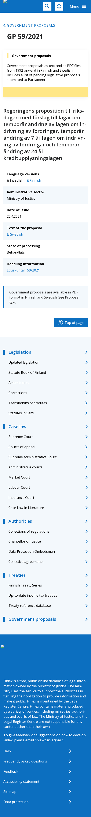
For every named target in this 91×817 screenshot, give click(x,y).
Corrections (17, 392)
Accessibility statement (21, 781)
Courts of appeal (21, 447)
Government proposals (31, 25)
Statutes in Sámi (21, 413)
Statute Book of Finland (27, 372)
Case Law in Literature (26, 507)
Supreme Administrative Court (32, 457)
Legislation (19, 352)
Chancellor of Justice (24, 541)
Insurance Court (21, 497)
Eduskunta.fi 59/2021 (23, 270)
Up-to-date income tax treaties (32, 595)
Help (7, 751)
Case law (17, 426)
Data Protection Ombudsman (31, 551)
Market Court (19, 477)
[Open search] (47, 6)
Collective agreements (26, 561)
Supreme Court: (20, 436)
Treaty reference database (29, 605)
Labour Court (19, 487)
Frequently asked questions (25, 761)
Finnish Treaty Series (25, 585)
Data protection (16, 801)
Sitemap (9, 791)
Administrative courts (25, 467)
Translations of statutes (27, 403)
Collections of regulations (28, 531)
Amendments (18, 382)
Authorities (20, 521)
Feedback (10, 771)
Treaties (17, 575)
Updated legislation (23, 362)
